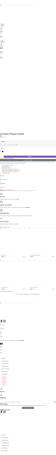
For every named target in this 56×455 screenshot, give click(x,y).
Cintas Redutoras (24, 190)
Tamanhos (3, 141)
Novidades (4, 376)
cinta (4, 189)
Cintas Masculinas (4, 363)
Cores (2, 148)
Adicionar (30, 156)
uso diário (13, 189)
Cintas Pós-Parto (17, 190)
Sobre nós (4, 377)
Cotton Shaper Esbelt (34, 287)
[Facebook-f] (1, 321)
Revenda (4, 380)
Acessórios (3, 358)
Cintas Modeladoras (9, 190)
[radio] (1, 145)
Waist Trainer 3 (4, 255)
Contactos (4, 378)
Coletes (30, 190)
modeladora (7, 189)
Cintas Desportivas (4, 437)
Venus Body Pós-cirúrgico (35, 255)
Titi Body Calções (4, 287)
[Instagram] (4, 321)
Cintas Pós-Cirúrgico (5, 368)
